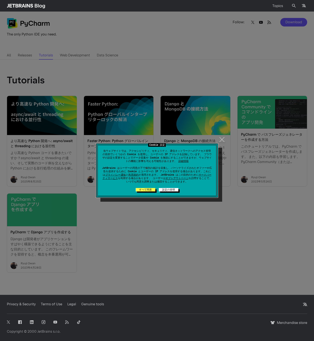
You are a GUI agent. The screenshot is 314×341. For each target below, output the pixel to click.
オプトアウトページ (177, 178)
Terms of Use (51, 304)
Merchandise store (290, 324)
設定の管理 (168, 189)
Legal (71, 304)
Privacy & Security (21, 304)
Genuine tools (92, 304)
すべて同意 (145, 189)
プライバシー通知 (115, 174)
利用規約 (133, 174)
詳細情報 (183, 161)
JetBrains (44, 331)
